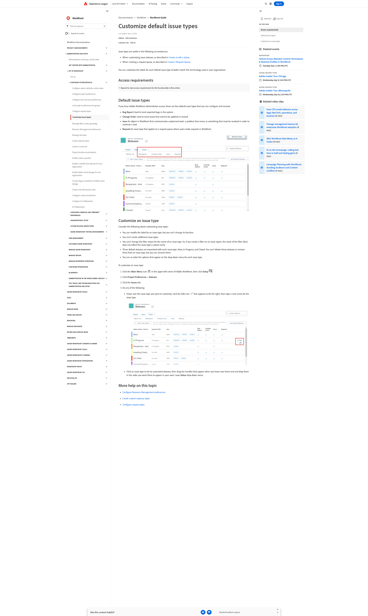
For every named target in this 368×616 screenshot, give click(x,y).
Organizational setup (79, 220)
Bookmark (267, 19)
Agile (69, 298)
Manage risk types (79, 135)
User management (76, 238)
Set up (72, 76)
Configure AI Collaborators (82, 201)
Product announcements (77, 48)
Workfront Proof (74, 367)
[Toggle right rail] (260, 11)
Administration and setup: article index (84, 59)
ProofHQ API (72, 378)
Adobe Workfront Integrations (80, 361)
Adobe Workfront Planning (78, 355)
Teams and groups (74, 315)
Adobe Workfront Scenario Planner (82, 344)
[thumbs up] (203, 612)
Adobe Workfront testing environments (87, 232)
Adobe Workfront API (76, 372)
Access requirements (269, 29)
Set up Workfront (76, 71)
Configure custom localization (84, 195)
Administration (131, 38)
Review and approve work (77, 332)
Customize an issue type (270, 41)
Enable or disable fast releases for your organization (87, 165)
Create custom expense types (136, 398)
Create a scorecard (79, 146)
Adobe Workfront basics (77, 292)
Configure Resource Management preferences (143, 392)
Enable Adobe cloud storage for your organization (86, 174)
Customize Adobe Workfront (80, 244)
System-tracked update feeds (82, 226)
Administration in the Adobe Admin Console (87, 278)
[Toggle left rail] (107, 11)
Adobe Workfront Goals (77, 349)
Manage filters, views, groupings (84, 123)
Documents (71, 303)
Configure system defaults (81, 82)
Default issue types (268, 35)
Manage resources (74, 326)
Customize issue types (81, 117)
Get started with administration (82, 65)
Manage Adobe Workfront (79, 250)
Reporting (71, 321)
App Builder (71, 384)
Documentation (125, 17)
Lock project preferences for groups (86, 105)
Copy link (279, 19)
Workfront (141, 17)
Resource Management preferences (86, 129)
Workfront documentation (78, 42)
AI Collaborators (78, 207)
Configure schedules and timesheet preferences (84, 213)
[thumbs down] (209, 612)
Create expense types (80, 140)
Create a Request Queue (179, 61)
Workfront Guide (158, 17)
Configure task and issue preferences (86, 99)
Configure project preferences (84, 94)
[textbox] (86, 26)
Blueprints (73, 273)
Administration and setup (77, 54)
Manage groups (75, 255)
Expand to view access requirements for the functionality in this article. (150, 88)
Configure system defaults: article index (87, 88)
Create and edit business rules (84, 189)
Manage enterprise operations (81, 261)
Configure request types (133, 404)
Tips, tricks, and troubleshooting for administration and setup (84, 284)
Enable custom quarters (81, 158)
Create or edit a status (179, 57)
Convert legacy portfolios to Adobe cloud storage (88, 182)
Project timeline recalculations (84, 152)
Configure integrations (78, 267)
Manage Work (72, 309)
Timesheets (71, 338)
